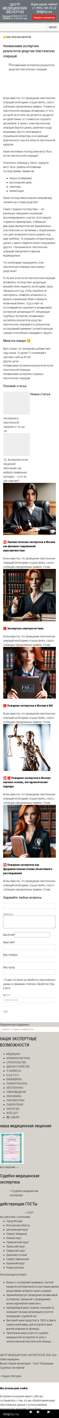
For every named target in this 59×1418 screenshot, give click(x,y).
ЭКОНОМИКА (13, 1096)
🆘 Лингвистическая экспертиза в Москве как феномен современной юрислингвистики (29, 546)
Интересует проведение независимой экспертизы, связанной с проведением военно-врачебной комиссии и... (31, 1299)
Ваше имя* (9, 942)
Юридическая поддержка (14, 1024)
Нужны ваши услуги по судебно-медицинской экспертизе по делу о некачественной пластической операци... (29, 1337)
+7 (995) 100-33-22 (44, 8)
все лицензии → (9, 1167)
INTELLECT (12, 1113)
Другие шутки (11, 361)
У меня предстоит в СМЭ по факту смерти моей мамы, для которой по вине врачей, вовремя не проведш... (31, 1324)
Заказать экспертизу (44, 17)
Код (11, 914)
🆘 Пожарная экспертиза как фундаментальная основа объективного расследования (27, 869)
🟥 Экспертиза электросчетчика (23, 628)
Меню (53, 27)
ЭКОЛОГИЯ (12, 1108)
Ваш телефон (10, 954)
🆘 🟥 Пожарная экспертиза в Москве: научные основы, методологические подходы (27, 782)
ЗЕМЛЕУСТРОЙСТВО (18, 1066)
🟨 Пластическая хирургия (17, 37)
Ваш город (9, 967)
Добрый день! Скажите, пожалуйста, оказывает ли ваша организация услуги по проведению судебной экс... (30, 1312)
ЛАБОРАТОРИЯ (14, 1104)
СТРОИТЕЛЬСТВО (16, 1062)
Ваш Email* (9, 934)
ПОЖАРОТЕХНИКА (16, 1083)
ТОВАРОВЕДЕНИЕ (16, 1092)
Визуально (6, 914)
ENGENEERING (14, 1079)
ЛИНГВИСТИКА (15, 1100)
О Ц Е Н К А (12, 1075)
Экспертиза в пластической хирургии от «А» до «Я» (14, 425)
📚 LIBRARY (13, 1117)
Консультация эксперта (13, 1274)
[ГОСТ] (29, 1212)
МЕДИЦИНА (13, 1054)
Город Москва (14, 1221)
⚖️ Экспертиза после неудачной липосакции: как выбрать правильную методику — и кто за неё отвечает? (15, 470)
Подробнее (34, 1409)
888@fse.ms (44, 12)
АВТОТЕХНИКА (14, 1087)
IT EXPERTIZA (13, 1070)
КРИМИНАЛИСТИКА (18, 1058)
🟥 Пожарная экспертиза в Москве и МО (28, 705)
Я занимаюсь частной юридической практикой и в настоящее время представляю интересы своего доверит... (32, 1286)
